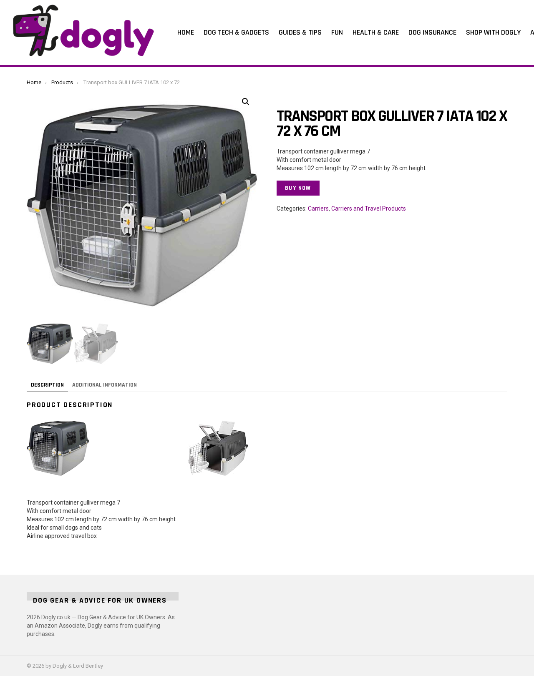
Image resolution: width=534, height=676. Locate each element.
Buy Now (298, 188)
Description (47, 385)
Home (185, 32)
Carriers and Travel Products (368, 208)
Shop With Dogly (493, 32)
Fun (337, 32)
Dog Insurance (432, 32)
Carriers (318, 208)
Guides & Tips (300, 32)
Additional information (104, 385)
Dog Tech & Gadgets (236, 32)
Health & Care (376, 32)
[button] (245, 101)
